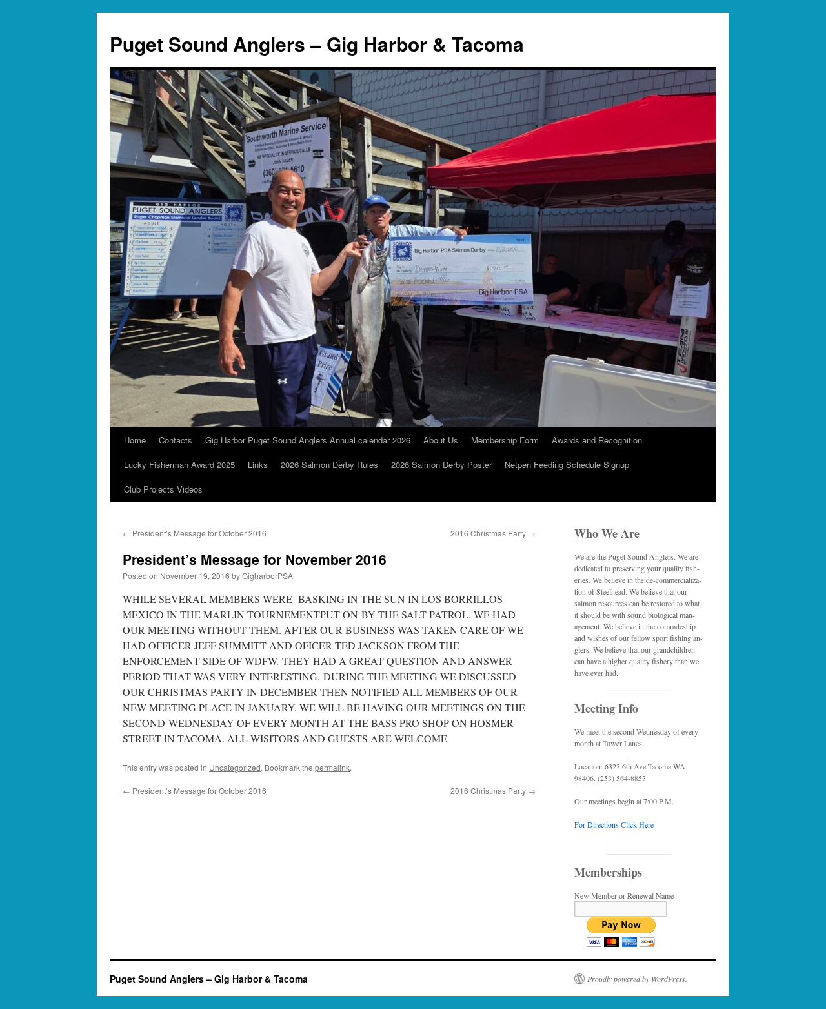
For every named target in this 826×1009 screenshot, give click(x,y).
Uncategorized (235, 767)
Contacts (175, 440)
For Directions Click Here (614, 824)
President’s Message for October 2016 (195, 532)
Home (135, 440)
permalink (332, 767)
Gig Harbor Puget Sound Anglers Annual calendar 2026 (307, 440)
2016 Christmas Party (493, 532)
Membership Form (505, 440)
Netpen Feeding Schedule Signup (567, 464)
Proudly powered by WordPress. (637, 978)
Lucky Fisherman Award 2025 (179, 464)
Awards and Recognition (597, 440)
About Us (440, 440)
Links (258, 464)
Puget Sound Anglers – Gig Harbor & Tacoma (317, 43)
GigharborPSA (267, 575)
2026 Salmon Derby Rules (329, 464)
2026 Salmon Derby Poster (441, 464)
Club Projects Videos (163, 489)
